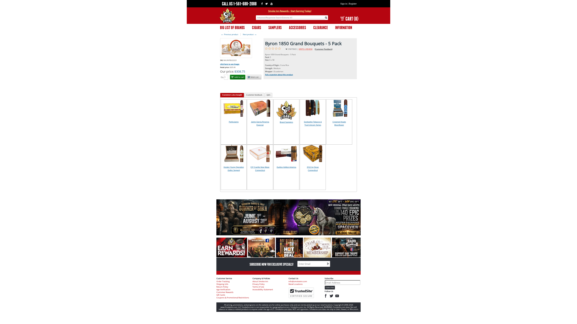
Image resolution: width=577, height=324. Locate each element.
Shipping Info (222, 284)
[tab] (232, 95)
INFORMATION (343, 27)
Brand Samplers (286, 122)
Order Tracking (223, 281)
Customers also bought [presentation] (232, 95)
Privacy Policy (258, 284)
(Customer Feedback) (324, 49)
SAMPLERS (275, 27)
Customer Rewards (224, 292)
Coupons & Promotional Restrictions (232, 297)
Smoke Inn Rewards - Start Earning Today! (289, 10)
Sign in (343, 3)
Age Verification (223, 289)
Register (353, 3)
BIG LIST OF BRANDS (232, 27)
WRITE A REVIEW (305, 49)
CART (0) (351, 18)
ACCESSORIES (297, 27)
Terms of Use (258, 287)
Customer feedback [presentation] (254, 95)
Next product (250, 34)
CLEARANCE (320, 27)
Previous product (229, 34)
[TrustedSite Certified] (301, 293)
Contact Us (293, 278)
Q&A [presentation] (268, 95)
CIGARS (256, 27)
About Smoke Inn (260, 281)
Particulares (234, 122)
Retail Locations (295, 284)
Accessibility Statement (262, 289)
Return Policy (222, 287)
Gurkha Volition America (286, 167)
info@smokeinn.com (297, 281)
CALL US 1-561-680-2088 (239, 3)
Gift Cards (220, 295)
